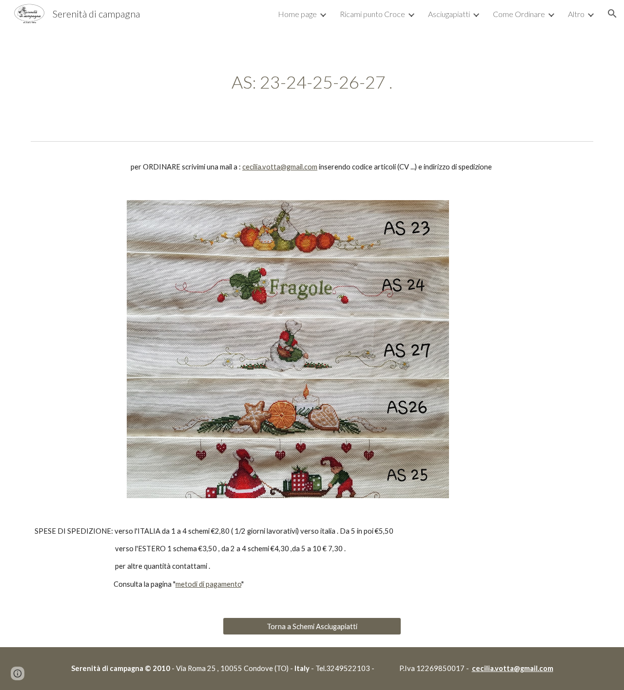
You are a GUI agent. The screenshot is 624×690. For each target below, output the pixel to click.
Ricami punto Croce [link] (372, 14)
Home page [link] (297, 14)
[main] (312, 82)
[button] (612, 13)
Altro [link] (576, 14)
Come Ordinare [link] (519, 14)
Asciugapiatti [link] (449, 14)
